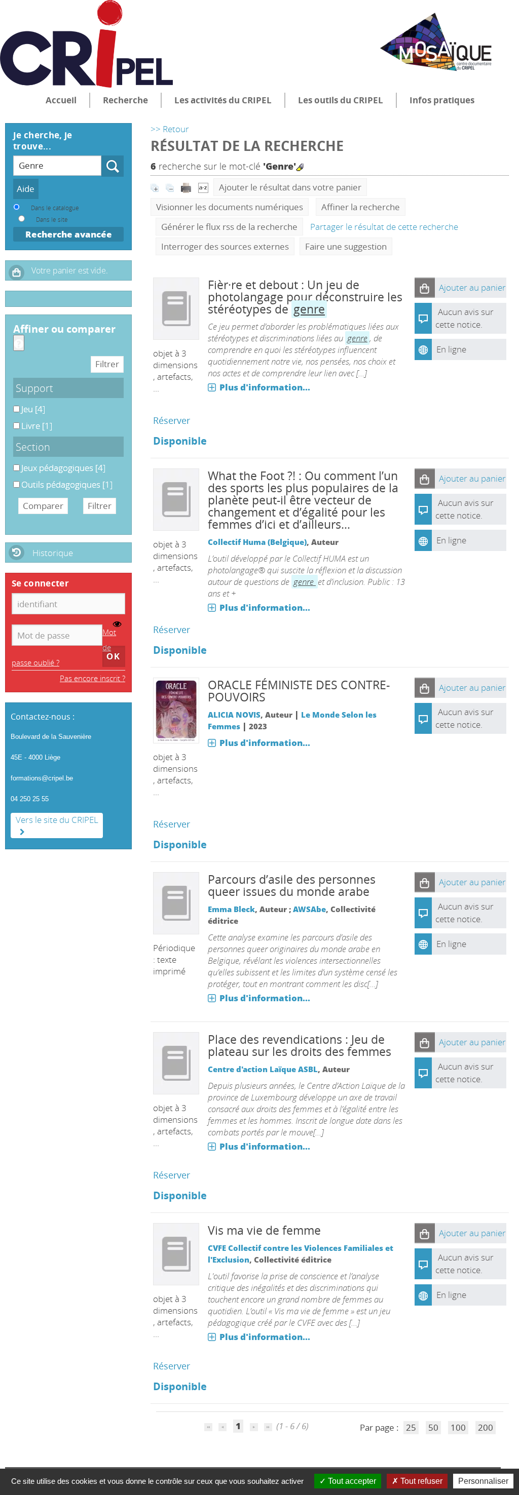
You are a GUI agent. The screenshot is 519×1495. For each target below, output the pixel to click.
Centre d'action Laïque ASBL (263, 1069)
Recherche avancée (68, 234)
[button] (425, 288)
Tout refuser (420, 1481)
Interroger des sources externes (225, 246)
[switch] (117, 624)
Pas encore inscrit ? (92, 678)
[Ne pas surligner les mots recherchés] (300, 167)
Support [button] (34, 388)
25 (411, 1427)
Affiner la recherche (360, 207)
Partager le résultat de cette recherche (384, 226)
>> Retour (170, 129)
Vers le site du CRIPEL (57, 819)
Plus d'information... (264, 387)
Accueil (61, 100)
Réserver (171, 420)
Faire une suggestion (346, 246)
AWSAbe (309, 909)
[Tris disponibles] (203, 187)
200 (485, 1427)
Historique (52, 553)
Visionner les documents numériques (229, 207)
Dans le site (52, 219)
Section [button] (33, 447)
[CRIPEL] (86, 44)
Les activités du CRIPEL (223, 100)
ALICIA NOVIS (234, 715)
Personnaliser (483, 1481)
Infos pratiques (442, 100)
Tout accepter (351, 1481)
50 (433, 1427)
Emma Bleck (231, 909)
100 (458, 1427)
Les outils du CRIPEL (340, 100)
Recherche (125, 100)
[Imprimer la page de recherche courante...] (187, 187)
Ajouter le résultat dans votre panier (290, 187)
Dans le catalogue (55, 208)
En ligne (451, 349)
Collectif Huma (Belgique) (257, 542)
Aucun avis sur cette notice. (464, 509)
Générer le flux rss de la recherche (229, 226)
